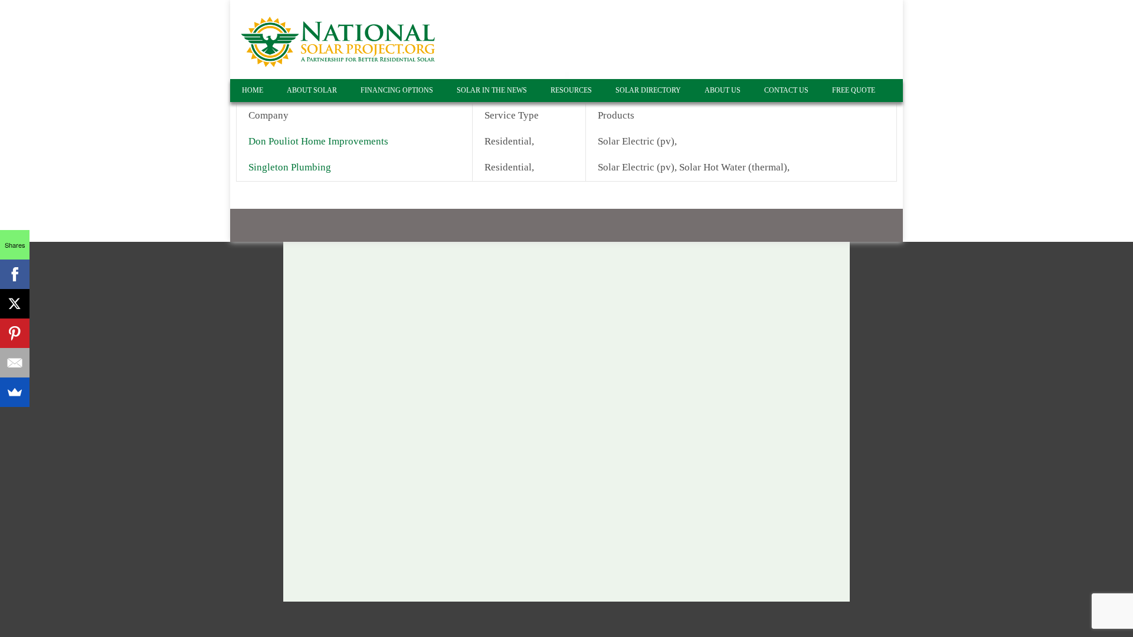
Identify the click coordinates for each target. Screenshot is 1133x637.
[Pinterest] (15, 333)
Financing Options (397, 90)
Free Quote (853, 90)
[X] (15, 303)
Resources (571, 90)
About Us (723, 90)
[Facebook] (15, 274)
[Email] (15, 362)
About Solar (312, 90)
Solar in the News (492, 90)
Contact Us (786, 90)
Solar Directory (648, 90)
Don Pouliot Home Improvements (318, 141)
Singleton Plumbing (290, 167)
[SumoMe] (15, 392)
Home (252, 90)
